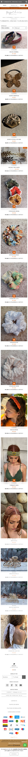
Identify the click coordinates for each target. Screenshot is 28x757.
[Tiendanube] (14, 745)
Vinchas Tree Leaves (14, 167)
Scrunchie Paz (14, 342)
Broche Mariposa (14, 607)
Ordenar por (4, 25)
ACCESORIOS (9, 17)
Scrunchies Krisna (14, 211)
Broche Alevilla (14, 573)
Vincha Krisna (14, 429)
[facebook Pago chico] (12, 685)
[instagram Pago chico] (7, 685)
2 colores (14, 49)
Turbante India (14, 485)
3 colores (14, 208)
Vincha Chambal (14, 52)
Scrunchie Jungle (14, 255)
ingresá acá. (24, 741)
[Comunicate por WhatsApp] (25, 745)
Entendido (14, 754)
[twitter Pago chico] (16, 685)
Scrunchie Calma (14, 386)
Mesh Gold (14, 540)
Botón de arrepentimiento (14, 743)
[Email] (20, 685)
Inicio (4, 17)
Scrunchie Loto (14, 298)
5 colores (14, 482)
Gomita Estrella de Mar (14, 139)
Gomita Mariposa (14, 95)
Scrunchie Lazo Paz (14, 651)
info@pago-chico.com (17, 692)
